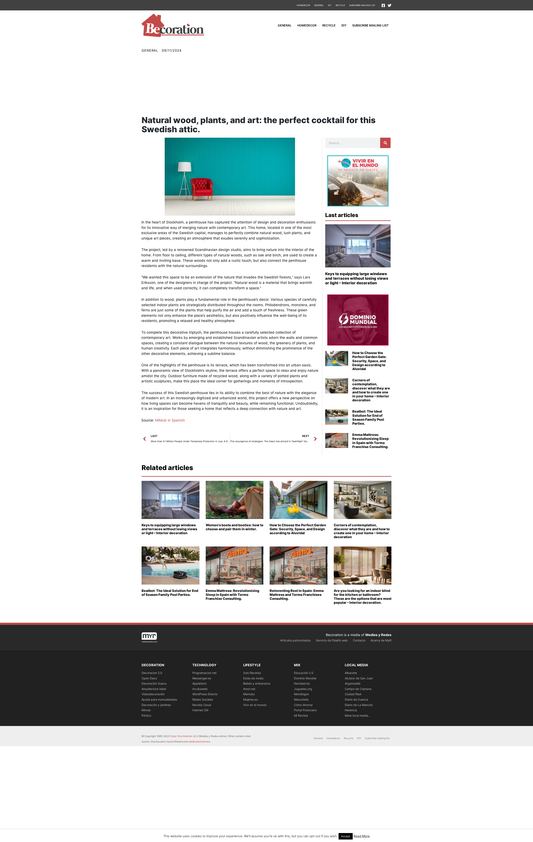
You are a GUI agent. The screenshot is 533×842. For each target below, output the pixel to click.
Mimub (146, 710)
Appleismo (199, 683)
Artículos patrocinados (295, 640)
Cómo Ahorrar (303, 705)
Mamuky (249, 694)
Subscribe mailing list (362, 5)
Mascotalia (301, 699)
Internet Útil (200, 710)
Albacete (351, 673)
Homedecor (303, 5)
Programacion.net (204, 673)
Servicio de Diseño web (332, 640)
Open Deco (149, 678)
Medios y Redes (378, 635)
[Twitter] (389, 5)
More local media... (357, 715)
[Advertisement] (266, 84)
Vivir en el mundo (254, 705)
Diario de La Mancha (359, 705)
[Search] (385, 143)
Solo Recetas (252, 673)
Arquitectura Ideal (154, 689)
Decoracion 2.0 (152, 673)
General (319, 5)
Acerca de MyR (381, 640)
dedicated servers (199, 741)
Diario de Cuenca (356, 699)
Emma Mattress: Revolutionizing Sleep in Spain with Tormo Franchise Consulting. (370, 441)
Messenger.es (201, 678)
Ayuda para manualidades (159, 699)
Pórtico (146, 715)
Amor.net (249, 689)
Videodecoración (153, 694)
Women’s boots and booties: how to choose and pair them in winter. (234, 527)
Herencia (351, 710)
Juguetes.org (303, 689)
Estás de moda (253, 678)
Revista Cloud (201, 705)
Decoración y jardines (156, 705)
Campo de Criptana (358, 689)
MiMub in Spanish (170, 420)
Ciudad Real (353, 694)
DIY (329, 5)
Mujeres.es (250, 699)
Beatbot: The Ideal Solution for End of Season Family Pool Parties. (368, 417)
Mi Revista (301, 715)
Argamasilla (352, 683)
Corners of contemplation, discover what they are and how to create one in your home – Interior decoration (371, 390)
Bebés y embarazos (256, 683)
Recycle (340, 5)
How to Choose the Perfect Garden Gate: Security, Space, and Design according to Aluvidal (369, 361)
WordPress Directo (205, 694)
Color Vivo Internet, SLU (184, 736)
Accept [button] (345, 836)
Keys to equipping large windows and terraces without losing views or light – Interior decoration (356, 278)
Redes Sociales (202, 699)
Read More (362, 836)
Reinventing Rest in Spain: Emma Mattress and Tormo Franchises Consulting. (297, 595)
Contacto (359, 640)
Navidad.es (302, 683)
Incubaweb (200, 689)
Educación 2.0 (303, 673)
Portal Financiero (305, 710)
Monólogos (301, 694)
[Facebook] (383, 5)
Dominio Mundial (305, 678)
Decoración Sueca (154, 683)
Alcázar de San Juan (359, 678)
